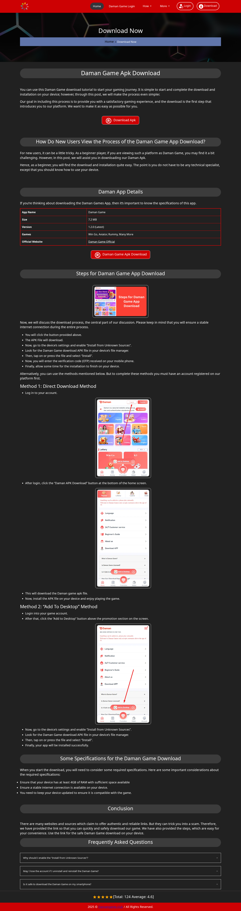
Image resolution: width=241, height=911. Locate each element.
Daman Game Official (101, 241)
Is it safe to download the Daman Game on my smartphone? (57, 884)
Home (97, 6)
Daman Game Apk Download (124, 254)
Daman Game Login (122, 6)
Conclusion (120, 808)
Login (187, 6)
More (164, 6)
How (146, 6)
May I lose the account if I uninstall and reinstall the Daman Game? (61, 871)
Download (210, 6)
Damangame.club (110, 907)
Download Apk (124, 120)
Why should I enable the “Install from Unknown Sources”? (55, 857)
